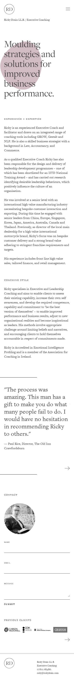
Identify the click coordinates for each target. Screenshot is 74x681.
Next (67, 468)
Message (9, 583)
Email (7, 562)
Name (7, 541)
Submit (9, 604)
